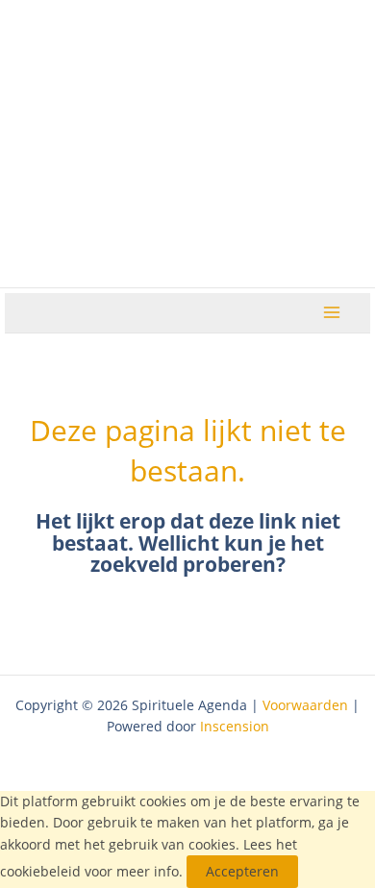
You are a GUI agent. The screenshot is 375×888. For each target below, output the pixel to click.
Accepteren (242, 871)
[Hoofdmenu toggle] (332, 313)
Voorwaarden (305, 705)
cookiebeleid (40, 871)
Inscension (234, 726)
